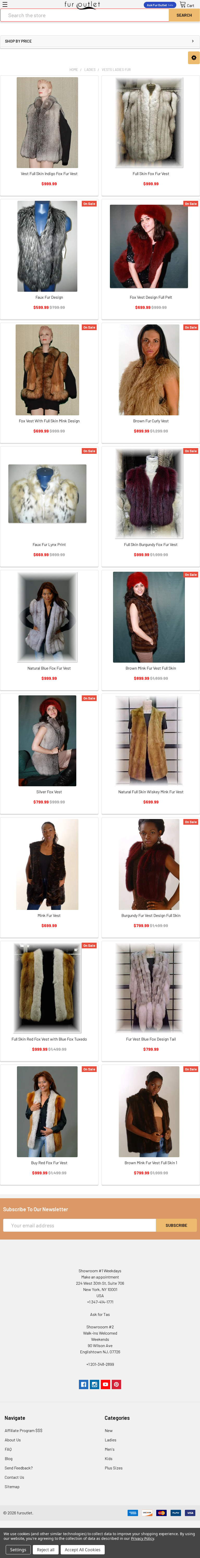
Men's (110, 1449)
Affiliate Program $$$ (23, 1430)
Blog (8, 1458)
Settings (18, 1550)
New (109, 1430)
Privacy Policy (142, 1538)
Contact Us (14, 1477)
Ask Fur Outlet (160, 5)
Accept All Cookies (83, 1550)
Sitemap (12, 1486)
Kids (109, 1458)
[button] (194, 57)
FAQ (8, 1449)
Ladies (110, 1439)
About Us (13, 1439)
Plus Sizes (114, 1467)
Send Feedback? (19, 1467)
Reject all (45, 1550)
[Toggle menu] (5, 4)
